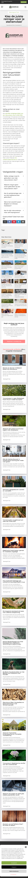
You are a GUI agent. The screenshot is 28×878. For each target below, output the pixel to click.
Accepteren (14, 863)
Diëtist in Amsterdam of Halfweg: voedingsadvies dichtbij (20, 315)
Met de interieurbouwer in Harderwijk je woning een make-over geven (13, 460)
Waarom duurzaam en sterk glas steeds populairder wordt (13, 794)
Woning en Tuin (14, 12)
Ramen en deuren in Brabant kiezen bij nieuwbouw (19, 246)
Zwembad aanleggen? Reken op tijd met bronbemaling (20, 267)
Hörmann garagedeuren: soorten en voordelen (13, 490)
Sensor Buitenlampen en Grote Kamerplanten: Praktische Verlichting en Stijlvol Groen (13, 643)
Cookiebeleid (13, 874)
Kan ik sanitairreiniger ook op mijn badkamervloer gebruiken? (14, 195)
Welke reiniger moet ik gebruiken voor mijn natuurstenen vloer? (14, 178)
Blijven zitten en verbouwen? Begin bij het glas (7, 315)
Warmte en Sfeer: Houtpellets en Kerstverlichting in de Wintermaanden (13, 704)
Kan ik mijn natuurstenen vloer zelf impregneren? (14, 211)
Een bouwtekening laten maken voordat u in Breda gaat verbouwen (7, 256)
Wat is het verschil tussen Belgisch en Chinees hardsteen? (14, 204)
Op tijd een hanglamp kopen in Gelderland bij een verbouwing (6, 295)
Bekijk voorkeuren (14, 871)
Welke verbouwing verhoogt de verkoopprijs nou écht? (7, 246)
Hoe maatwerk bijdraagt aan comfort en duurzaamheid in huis (14, 581)
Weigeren (14, 867)
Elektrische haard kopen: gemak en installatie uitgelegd (13, 551)
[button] (26, 847)
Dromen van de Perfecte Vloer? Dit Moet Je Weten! (13, 824)
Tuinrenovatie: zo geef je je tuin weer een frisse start (13, 520)
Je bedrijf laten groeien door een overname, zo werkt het (6, 286)
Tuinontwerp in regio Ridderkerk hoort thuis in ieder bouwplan (7, 305)
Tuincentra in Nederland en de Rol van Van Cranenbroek (14, 763)
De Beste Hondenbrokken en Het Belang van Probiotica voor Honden (13, 673)
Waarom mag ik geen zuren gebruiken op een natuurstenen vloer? (14, 186)
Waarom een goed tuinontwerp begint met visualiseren (13, 429)
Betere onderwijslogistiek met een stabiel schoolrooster (20, 286)
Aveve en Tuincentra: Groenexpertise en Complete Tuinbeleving (12, 734)
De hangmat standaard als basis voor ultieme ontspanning (13, 611)
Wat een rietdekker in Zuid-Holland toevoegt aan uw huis (6, 267)
